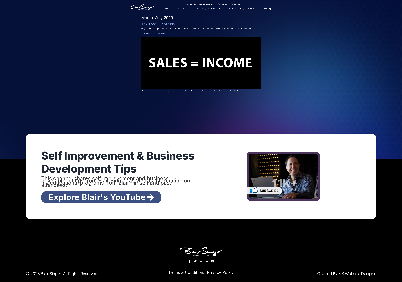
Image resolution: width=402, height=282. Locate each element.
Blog (242, 9)
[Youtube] (212, 261)
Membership (169, 9)
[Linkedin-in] (206, 261)
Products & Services (187, 9)
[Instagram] (201, 261)
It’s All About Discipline (158, 24)
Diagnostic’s (207, 9)
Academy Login (265, 9)
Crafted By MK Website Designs (346, 273)
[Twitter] (195, 261)
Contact (251, 9)
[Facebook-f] (189, 261)
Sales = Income (153, 33)
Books (231, 9)
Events (221, 9)
